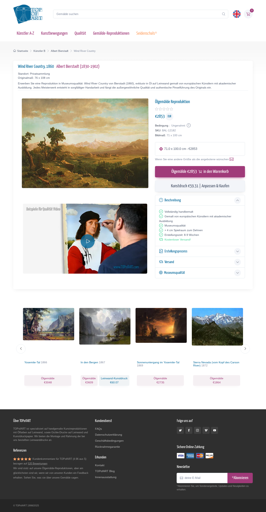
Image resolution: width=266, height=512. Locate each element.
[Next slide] (245, 349)
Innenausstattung (105, 477)
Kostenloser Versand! (178, 239)
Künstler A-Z (25, 33)
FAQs (98, 428)
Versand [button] (169, 262)
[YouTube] (214, 430)
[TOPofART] (27, 14)
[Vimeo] (206, 430)
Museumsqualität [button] (174, 273)
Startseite (22, 51)
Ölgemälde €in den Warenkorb (200, 171)
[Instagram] (197, 430)
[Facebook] (188, 430)
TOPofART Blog (105, 471)
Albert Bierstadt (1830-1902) (78, 66)
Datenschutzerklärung (108, 434)
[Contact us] (232, 159)
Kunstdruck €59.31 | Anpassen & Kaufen (200, 186)
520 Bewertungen (37, 463)
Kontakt (99, 465)
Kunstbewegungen (54, 33)
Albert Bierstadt (59, 51)
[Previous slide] (21, 349)
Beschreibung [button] (173, 200)
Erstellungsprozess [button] (176, 251)
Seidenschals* (146, 33)
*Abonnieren (240, 478)
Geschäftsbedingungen (109, 440)
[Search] (223, 14)
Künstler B (39, 51)
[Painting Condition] (188, 125)
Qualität (80, 33)
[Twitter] (180, 430)
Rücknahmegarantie (107, 446)
